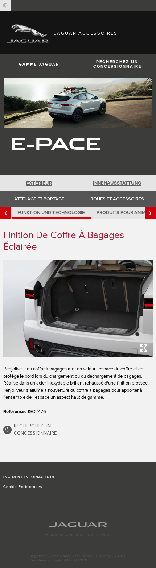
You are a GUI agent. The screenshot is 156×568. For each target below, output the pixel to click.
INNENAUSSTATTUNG (117, 183)
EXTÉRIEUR (39, 183)
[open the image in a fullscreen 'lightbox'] (78, 308)
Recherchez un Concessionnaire (117, 64)
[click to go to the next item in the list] (150, 213)
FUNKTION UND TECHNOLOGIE (51, 213)
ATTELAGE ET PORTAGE (39, 199)
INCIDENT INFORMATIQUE (29, 477)
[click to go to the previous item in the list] (5, 213)
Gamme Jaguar (39, 64)
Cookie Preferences (23, 487)
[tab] (39, 183)
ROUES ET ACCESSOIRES (117, 199)
